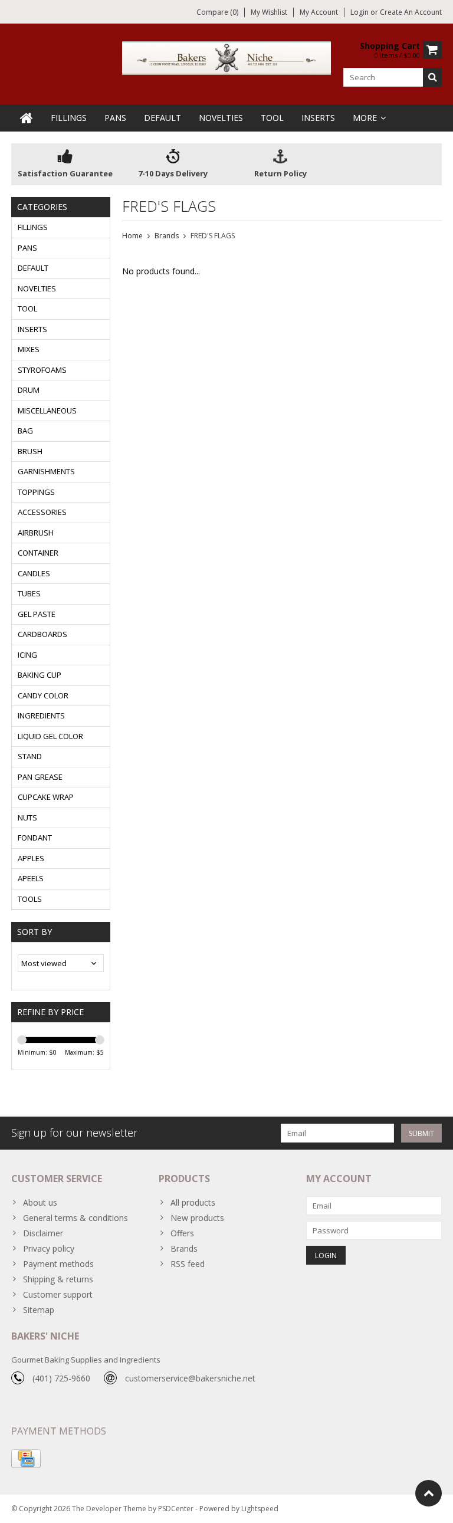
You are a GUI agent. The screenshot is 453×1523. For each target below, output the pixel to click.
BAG (25, 430)
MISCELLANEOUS (47, 410)
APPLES (31, 858)
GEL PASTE (36, 614)
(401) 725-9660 (61, 1378)
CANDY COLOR (43, 695)
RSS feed (187, 1263)
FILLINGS (69, 117)
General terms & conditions (75, 1217)
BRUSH (30, 451)
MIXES (29, 349)
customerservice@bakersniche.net (190, 1378)
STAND (30, 756)
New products (197, 1217)
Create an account (411, 12)
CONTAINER (38, 552)
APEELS (31, 878)
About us (40, 1202)
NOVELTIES (221, 117)
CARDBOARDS (42, 634)
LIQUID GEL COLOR (50, 736)
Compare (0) (217, 12)
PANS (115, 117)
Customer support (58, 1294)
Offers (182, 1233)
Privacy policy (48, 1248)
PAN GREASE (40, 777)
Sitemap (38, 1309)
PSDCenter (175, 1509)
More (365, 117)
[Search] (432, 77)
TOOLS (30, 899)
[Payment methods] (26, 1458)
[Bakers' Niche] (226, 57)
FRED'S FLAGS (213, 236)
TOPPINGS (36, 492)
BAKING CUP (39, 674)
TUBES (29, 593)
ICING (27, 654)
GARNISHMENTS (46, 471)
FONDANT (35, 837)
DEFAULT (162, 117)
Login (360, 12)
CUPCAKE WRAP (46, 797)
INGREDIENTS (41, 715)
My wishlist (269, 12)
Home (132, 236)
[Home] (26, 118)
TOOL (272, 117)
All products (192, 1202)
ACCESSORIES (42, 512)
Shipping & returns (58, 1279)
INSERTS (318, 117)
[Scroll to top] (428, 1493)
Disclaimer (43, 1233)
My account (319, 12)
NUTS (27, 817)
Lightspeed (259, 1509)
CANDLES (34, 573)
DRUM (29, 390)
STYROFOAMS (42, 370)
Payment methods (58, 1263)
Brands (167, 236)
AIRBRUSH (36, 532)
